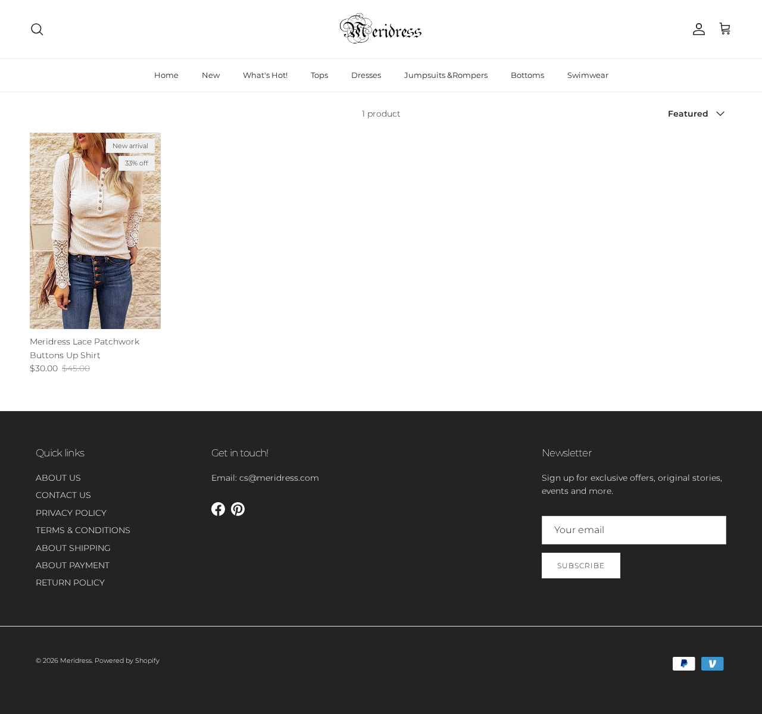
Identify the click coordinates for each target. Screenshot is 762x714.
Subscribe (581, 565)
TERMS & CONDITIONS (83, 530)
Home (166, 75)
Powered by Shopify (127, 660)
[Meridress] (381, 29)
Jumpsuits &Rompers (446, 75)
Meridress (76, 660)
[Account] (696, 29)
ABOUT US (58, 477)
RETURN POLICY (70, 582)
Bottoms (527, 75)
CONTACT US (63, 495)
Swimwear (587, 75)
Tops (319, 75)
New (211, 75)
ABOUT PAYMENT (73, 565)
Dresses (366, 75)
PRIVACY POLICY (71, 513)
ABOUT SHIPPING (73, 548)
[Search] (37, 29)
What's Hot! (265, 75)
